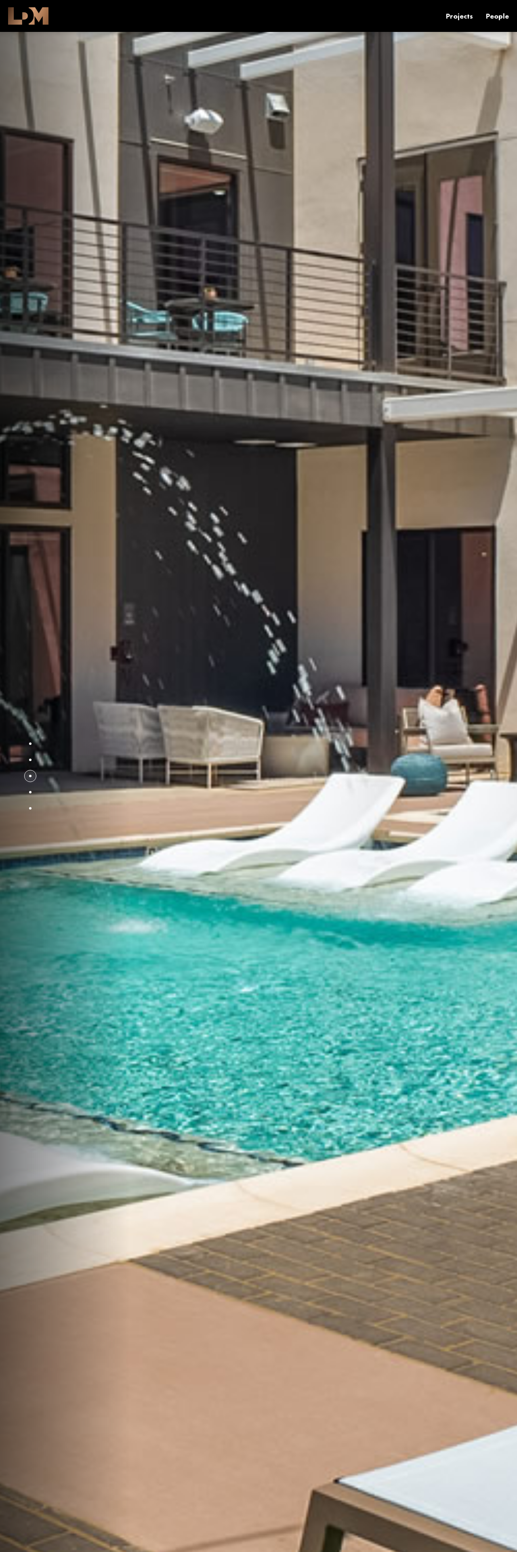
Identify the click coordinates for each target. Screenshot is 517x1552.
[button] (30, 744)
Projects (459, 16)
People (497, 16)
